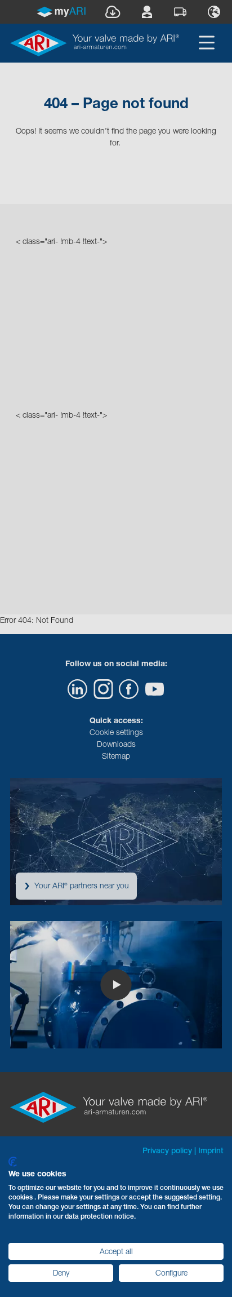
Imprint (211, 1150)
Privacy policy (167, 1150)
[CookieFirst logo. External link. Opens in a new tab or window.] (12, 1162)
